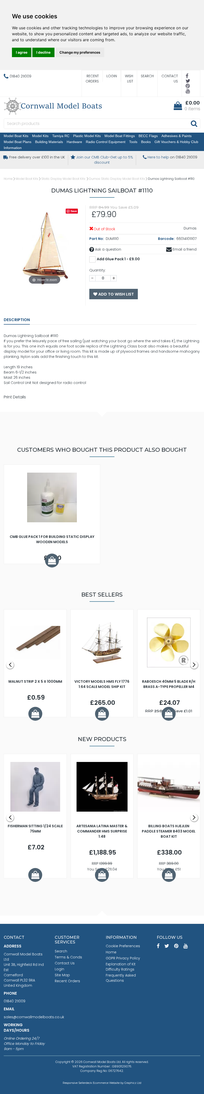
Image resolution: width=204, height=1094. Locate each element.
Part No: (97, 238)
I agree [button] (21, 52)
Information (13, 148)
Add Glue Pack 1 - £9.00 (118, 259)
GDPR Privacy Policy (123, 958)
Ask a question (107, 249)
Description (17, 320)
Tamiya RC (60, 136)
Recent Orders (92, 79)
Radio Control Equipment (105, 142)
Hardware (74, 142)
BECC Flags (148, 136)
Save (74, 211)
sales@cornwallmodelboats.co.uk (34, 1017)
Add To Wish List (115, 294)
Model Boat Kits (16, 136)
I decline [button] (43, 52)
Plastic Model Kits (87, 136)
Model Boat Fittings (119, 136)
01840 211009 (14, 1001)
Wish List (129, 79)
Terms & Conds (68, 957)
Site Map (62, 975)
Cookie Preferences (123, 945)
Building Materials (49, 142)
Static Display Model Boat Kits (63, 179)
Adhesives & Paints (176, 136)
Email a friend (184, 249)
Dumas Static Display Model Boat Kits (117, 179)
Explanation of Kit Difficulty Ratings (121, 967)
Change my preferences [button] (79, 52)
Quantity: (97, 270)
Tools (133, 142)
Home (8, 179)
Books (146, 142)
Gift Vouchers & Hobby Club (176, 142)
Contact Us (169, 79)
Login (111, 76)
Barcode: (166, 238)
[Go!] (194, 123)
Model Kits (40, 136)
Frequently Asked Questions (121, 978)
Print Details (15, 397)
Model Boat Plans (17, 142)
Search (147, 76)
